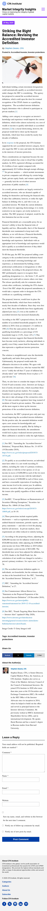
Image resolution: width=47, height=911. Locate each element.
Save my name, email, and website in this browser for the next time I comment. (23, 818)
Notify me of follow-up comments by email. (22, 825)
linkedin (21, 904)
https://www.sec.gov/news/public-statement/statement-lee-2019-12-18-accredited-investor (21, 603)
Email (5, 788)
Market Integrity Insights (19, 9)
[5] (18, 311)
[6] (8, 328)
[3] (3, 499)
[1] (16, 111)
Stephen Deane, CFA (14, 48)
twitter (10, 904)
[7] (34, 335)
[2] (11, 128)
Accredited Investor (19, 52)
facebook (4, 904)
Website (5, 800)
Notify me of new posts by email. (18, 831)
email (26, 904)
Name (5, 775)
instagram (15, 904)
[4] (27, 184)
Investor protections (36, 52)
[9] (3, 400)
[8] (14, 376)
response (10, 142)
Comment (6, 752)
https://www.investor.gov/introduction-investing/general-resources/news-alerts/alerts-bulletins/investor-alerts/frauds (20, 620)
